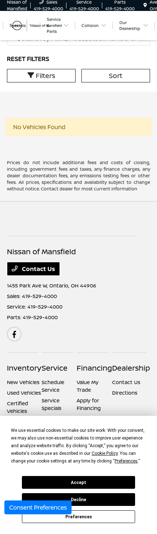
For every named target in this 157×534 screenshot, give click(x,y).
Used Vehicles (24, 392)
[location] (145, 5)
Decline (78, 499)
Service (55, 368)
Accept (78, 482)
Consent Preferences (38, 507)
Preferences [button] (126, 461)
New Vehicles (23, 382)
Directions (124, 392)
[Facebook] (14, 334)
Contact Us (37, 269)
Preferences (78, 516)
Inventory (24, 368)
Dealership (131, 368)
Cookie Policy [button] (105, 453)
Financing (94, 368)
